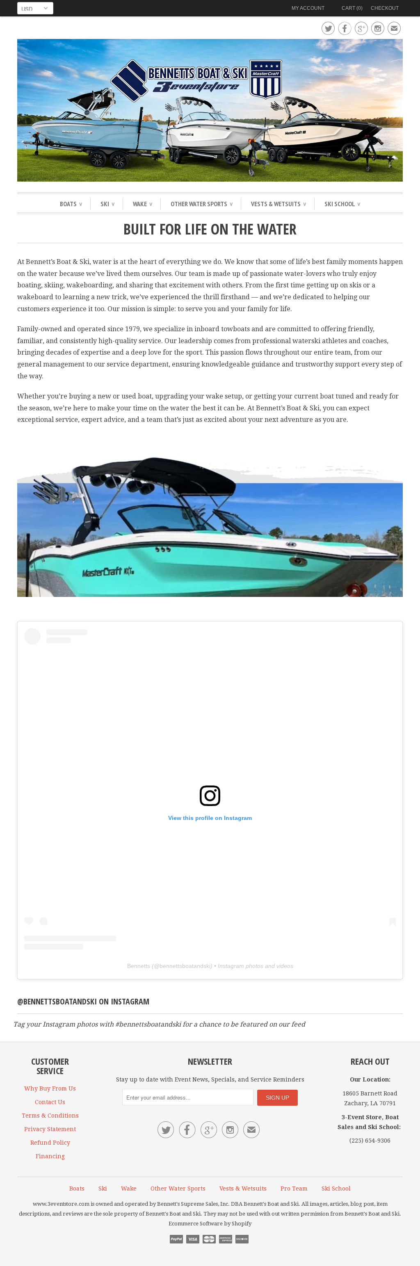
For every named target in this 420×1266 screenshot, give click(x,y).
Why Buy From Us (50, 1088)
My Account (308, 8)
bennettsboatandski (185, 966)
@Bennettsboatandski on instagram (83, 1001)
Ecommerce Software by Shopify (210, 1223)
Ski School (342, 204)
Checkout (385, 8)
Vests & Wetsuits (278, 204)
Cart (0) (352, 8)
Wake (142, 204)
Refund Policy (50, 1142)
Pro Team (294, 1188)
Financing (50, 1156)
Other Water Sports (202, 204)
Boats (71, 204)
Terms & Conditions (50, 1115)
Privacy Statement (50, 1129)
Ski (107, 204)
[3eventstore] (210, 111)
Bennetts (138, 966)
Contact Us (50, 1102)
